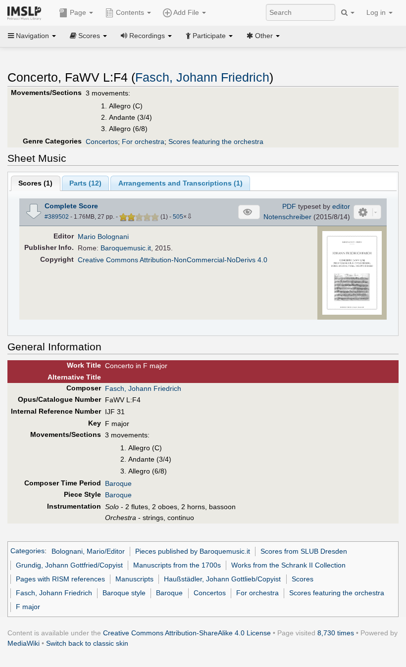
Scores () (35, 183)
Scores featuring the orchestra (215, 141)
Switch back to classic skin (87, 643)
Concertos (102, 141)
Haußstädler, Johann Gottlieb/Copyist (222, 579)
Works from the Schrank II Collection (288, 565)
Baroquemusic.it (126, 248)
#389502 (57, 216)
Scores (302, 579)
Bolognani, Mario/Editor (88, 551)
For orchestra (143, 141)
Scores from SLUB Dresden (303, 551)
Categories (27, 551)
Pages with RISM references (60, 579)
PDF (289, 206)
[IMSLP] (26, 12)
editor (341, 206)
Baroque (118, 483)
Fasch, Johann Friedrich (202, 77)
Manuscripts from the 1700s (177, 565)
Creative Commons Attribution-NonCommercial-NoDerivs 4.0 (172, 260)
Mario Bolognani (103, 236)
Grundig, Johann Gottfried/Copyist (69, 565)
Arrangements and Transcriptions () (180, 183)
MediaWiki (23, 643)
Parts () (85, 183)
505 (178, 216)
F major (28, 607)
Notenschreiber (287, 217)
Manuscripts (134, 579)
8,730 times (335, 633)
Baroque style (124, 593)
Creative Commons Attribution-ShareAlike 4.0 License (187, 633)
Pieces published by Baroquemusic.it (192, 551)
